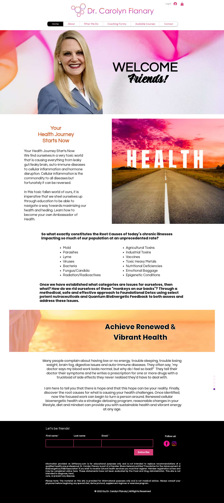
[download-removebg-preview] (167, 444)
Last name (79, 436)
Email (105, 436)
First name (52, 436)
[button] (182, 4)
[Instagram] (174, 444)
